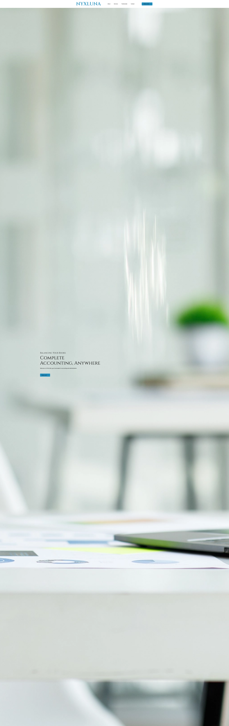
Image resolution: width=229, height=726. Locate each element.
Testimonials (124, 3)
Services (116, 3)
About (109, 3)
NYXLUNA (88, 4)
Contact (132, 3)
